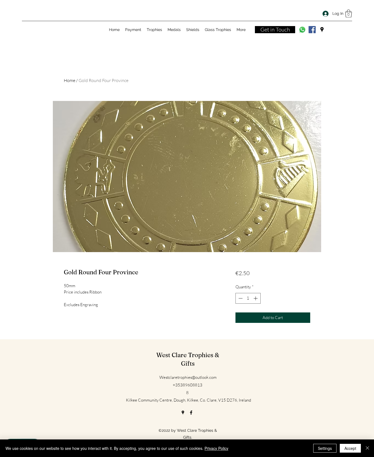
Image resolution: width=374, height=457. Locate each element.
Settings (325, 448)
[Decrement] (240, 298)
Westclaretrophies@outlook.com (188, 377)
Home (69, 80)
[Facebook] (312, 29)
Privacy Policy (216, 448)
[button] (348, 14)
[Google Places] (322, 29)
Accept (350, 448)
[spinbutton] (247, 298)
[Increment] (256, 298)
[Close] (367, 448)
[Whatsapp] (302, 29)
